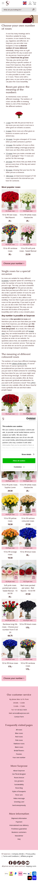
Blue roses (19, 733)
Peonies (19, 754)
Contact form (19, 717)
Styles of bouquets (19, 791)
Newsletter (19, 836)
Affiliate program (27, 856)
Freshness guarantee (19, 829)
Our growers (19, 781)
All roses (19, 730)
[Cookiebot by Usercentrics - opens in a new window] (27, 418)
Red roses (19, 737)
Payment (19, 822)
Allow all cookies (19, 461)
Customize (18, 467)
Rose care (19, 795)
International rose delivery (19, 825)
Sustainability (19, 784)
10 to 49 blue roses (28, 552)
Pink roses (19, 740)
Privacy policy (30, 854)
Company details (18, 854)
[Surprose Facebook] (10, 862)
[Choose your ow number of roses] (19, 115)
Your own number (19, 757)
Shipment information (19, 818)
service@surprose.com (20, 713)
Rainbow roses (19, 743)
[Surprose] (27, 862)
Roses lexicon (19, 777)
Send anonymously (19, 805)
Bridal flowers (19, 750)
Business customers (19, 832)
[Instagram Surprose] (15, 862)
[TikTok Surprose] (19, 862)
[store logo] (8, 3)
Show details (26, 454)
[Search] (33, 9)
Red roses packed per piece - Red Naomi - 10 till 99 (28, 588)
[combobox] (19, 9)
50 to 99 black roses (28, 624)
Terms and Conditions (11, 856)
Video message (19, 798)
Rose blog (19, 788)
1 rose (28, 74)
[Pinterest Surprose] (23, 862)
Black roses (19, 747)
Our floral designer (19, 774)
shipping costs (31, 866)
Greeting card (19, 802)
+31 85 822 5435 (20, 710)
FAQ (19, 839)
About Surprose (19, 770)
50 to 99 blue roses (10, 663)
